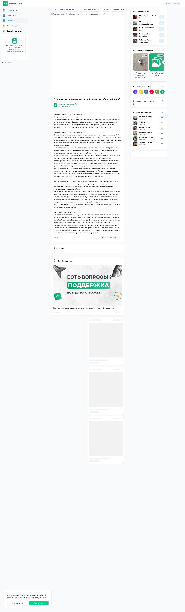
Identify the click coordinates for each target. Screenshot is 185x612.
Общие (105, 9)
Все (163, 50)
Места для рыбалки (67, 9)
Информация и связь (8, 63)
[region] (27, 599)
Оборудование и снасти (89, 9)
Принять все (38, 603)
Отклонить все (17, 603)
